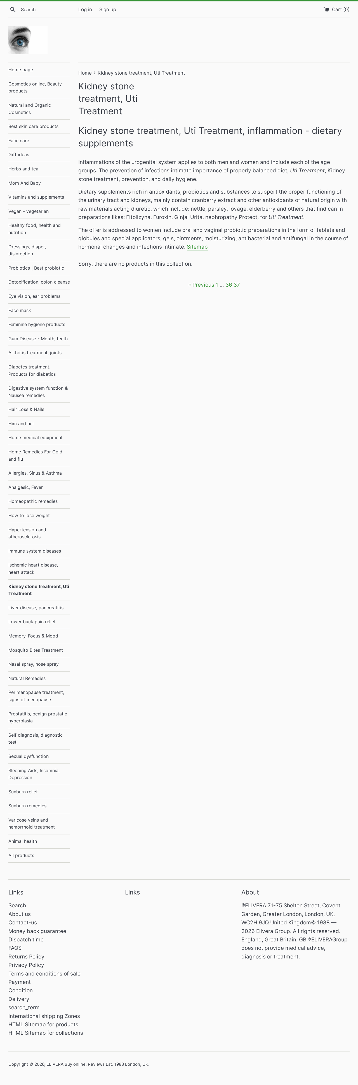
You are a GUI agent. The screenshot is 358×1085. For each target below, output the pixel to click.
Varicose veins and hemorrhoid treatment (31, 823)
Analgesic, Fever (25, 487)
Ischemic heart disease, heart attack (33, 568)
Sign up (107, 9)
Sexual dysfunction (28, 756)
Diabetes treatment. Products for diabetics (32, 370)
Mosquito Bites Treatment (35, 650)
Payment (19, 982)
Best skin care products (33, 126)
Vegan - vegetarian (28, 211)
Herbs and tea (23, 169)
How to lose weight (29, 515)
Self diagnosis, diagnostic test (35, 738)
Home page (20, 69)
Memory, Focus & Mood (33, 636)
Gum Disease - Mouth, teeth (38, 338)
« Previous (201, 285)
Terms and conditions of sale (44, 973)
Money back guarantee (37, 931)
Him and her (21, 423)
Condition (20, 990)
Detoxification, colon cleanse (39, 282)
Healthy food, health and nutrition (34, 228)
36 (228, 285)
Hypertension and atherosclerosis (27, 533)
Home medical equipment (35, 437)
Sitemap (197, 247)
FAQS (15, 948)
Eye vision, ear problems (34, 296)
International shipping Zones (44, 1016)
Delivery (18, 999)
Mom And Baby (24, 183)
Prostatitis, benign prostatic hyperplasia (37, 717)
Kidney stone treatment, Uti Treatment (38, 590)
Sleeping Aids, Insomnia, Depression (34, 774)
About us (19, 914)
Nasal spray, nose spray (33, 664)
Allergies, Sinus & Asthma (35, 473)
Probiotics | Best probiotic (36, 268)
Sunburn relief (23, 791)
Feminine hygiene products (36, 324)
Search (17, 905)
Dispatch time (26, 939)
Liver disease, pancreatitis (35, 607)
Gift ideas (18, 154)
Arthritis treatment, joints (35, 352)
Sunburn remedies (27, 805)
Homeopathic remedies (33, 501)
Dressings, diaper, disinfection (27, 250)
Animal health (22, 841)
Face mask (19, 310)
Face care (18, 140)
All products (21, 855)
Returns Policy (26, 956)
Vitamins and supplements (36, 197)
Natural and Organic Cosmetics (29, 108)
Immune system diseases (34, 551)
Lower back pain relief (32, 621)
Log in (85, 9)
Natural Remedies (27, 678)
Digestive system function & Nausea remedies (38, 391)
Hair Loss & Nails (26, 409)
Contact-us (22, 922)
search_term (24, 1007)
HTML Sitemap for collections (45, 1033)
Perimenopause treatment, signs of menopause (36, 695)
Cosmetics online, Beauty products (35, 87)
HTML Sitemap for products (43, 1024)
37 (237, 285)
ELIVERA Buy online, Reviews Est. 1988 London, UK (97, 1064)
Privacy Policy (26, 965)
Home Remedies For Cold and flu (35, 455)
